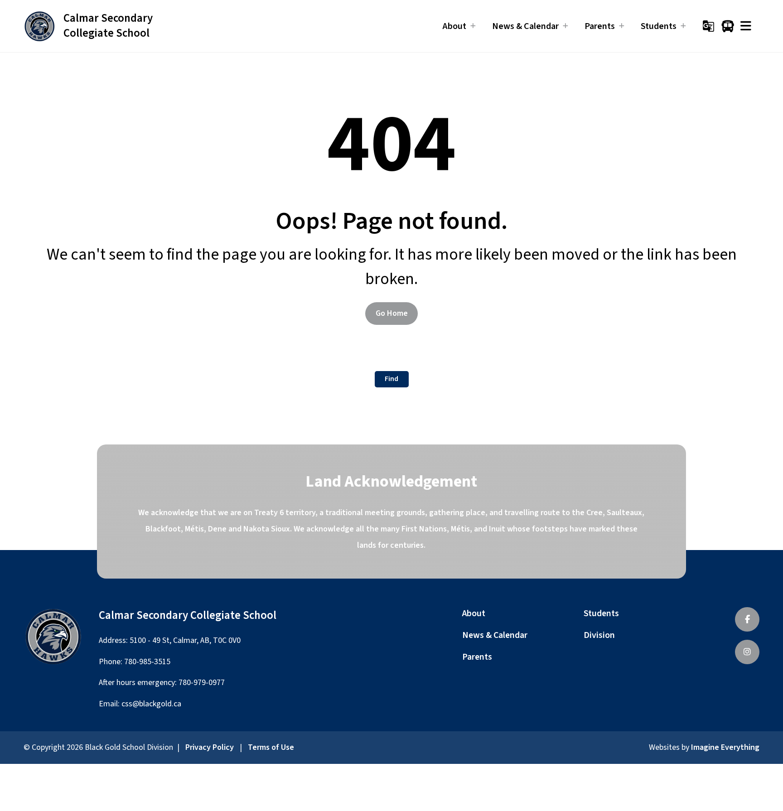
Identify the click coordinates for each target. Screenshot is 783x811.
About (473, 613)
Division (599, 635)
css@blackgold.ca (151, 704)
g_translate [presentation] (708, 26)
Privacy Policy (209, 747)
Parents (477, 657)
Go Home (392, 313)
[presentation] (745, 26)
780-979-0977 (202, 682)
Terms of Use (271, 747)
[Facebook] (747, 619)
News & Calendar (494, 635)
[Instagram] (747, 652)
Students (601, 613)
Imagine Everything (725, 747)
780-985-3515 (147, 661)
